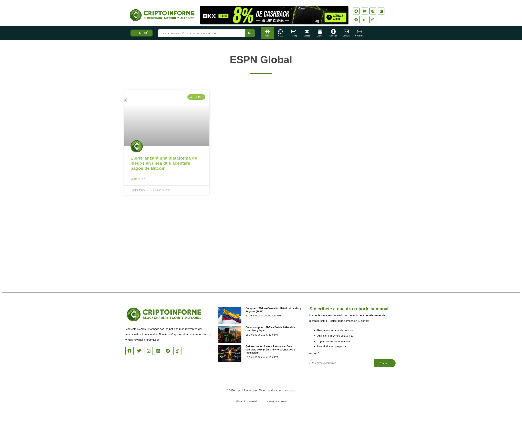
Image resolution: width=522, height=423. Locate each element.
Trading (294, 36)
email (313, 353)
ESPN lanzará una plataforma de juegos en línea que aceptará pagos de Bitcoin (163, 163)
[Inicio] (267, 31)
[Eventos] (320, 31)
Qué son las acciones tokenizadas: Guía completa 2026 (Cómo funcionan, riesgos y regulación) (270, 349)
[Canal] (280, 31)
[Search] (250, 33)
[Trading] (293, 31)
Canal (280, 36)
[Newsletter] (359, 31)
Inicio (267, 36)
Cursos (307, 36)
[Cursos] (307, 31)
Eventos (320, 36)
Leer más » (137, 178)
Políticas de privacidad (246, 401)
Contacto (346, 36)
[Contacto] (346, 31)
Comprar (333, 36)
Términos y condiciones (276, 401)
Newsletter (359, 36)
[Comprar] (333, 31)
